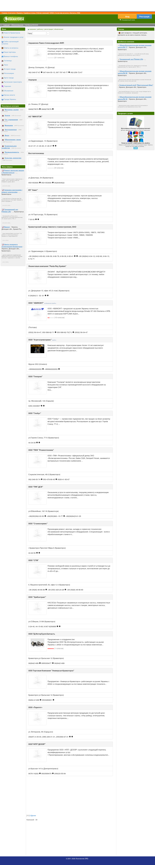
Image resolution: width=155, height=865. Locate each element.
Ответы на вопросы (11, 48)
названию (32, 29)
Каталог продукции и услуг (13, 37)
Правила (20, 13)
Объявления (8, 90)
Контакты (73, 13)
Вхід (127, 16)
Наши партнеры (10, 52)
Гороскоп (7, 86)
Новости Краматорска (12, 33)
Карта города (9, 77)
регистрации (48, 29)
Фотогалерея (9, 73)
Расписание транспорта (13, 82)
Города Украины (10, 99)
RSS (78, 13)
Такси (6, 65)
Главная (4, 13)
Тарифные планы (30, 13)
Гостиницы (8, 60)
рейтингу (40, 29)
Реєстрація (144, 16)
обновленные (58, 29)
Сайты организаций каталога (10, 42)
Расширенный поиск (128, 20)
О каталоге (12, 13)
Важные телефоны (11, 56)
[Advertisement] (77, 6)
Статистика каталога (62, 13)
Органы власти (9, 95)
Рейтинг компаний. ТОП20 (45, 13)
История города (10, 69)
